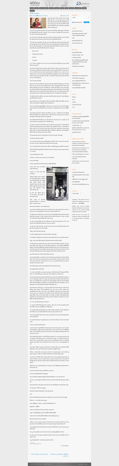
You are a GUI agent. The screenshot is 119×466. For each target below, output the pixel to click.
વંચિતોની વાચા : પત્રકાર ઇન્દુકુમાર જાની (79, 179)
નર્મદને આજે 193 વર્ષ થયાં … (77, 31)
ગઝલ (73, 99)
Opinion (36, 8)
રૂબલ (73, 38)
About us (32, 10)
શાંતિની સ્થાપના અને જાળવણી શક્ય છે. (80, 75)
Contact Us (86, 464)
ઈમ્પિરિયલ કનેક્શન (34, 13)
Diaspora (51, 8)
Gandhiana (57, 8)
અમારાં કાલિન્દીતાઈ (76, 182)
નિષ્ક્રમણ (74, 97)
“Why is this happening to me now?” (80, 154)
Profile (66, 8)
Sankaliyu (84, 8)
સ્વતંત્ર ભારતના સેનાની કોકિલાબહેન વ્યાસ (80, 184)
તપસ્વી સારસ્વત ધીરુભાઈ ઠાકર (78, 172)
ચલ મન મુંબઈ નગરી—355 (77, 43)
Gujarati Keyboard (77, 22)
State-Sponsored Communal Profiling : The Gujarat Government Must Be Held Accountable (80, 143)
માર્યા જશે (74, 102)
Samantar (71, 8)
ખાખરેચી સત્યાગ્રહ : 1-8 (76, 125)
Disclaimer (80, 464)
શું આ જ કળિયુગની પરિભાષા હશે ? (79, 81)
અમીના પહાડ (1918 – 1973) (78, 55)
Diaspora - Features (42, 15)
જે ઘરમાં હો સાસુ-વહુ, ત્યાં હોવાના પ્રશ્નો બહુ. (39, 454)
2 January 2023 (65, 15)
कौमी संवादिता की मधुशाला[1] (78, 78)
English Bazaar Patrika (44, 8)
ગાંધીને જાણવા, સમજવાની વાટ (78, 66)
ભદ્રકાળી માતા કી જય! (76, 132)
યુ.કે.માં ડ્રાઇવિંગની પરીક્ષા (77, 52)
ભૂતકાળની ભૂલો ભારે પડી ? (77, 40)
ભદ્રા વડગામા (33, 15)
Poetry (62, 8)
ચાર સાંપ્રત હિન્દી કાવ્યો (76, 104)
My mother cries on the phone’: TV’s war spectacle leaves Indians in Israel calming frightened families (80, 149)
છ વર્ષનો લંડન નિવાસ (76, 57)
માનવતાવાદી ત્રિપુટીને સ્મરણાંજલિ (79, 87)
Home (32, 8)
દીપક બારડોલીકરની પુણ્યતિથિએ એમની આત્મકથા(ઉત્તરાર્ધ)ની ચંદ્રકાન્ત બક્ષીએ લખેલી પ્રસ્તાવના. (80, 62)
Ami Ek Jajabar (77, 8)
